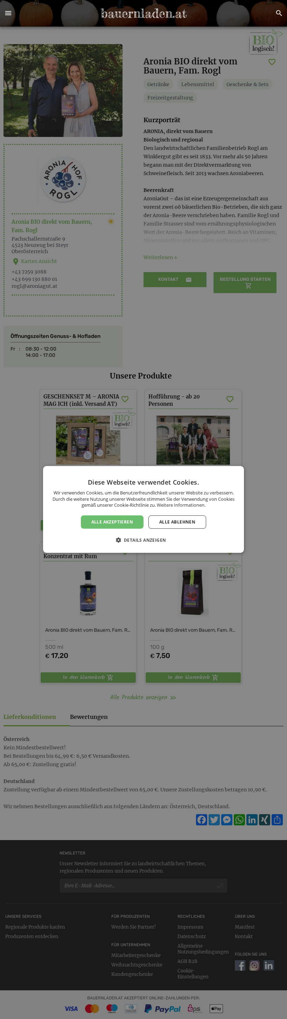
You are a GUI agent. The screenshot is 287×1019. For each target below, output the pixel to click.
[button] (8, 13)
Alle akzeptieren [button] (112, 522)
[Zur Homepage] (143, 13)
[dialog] (143, 509)
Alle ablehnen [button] (177, 522)
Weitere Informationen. (181, 505)
